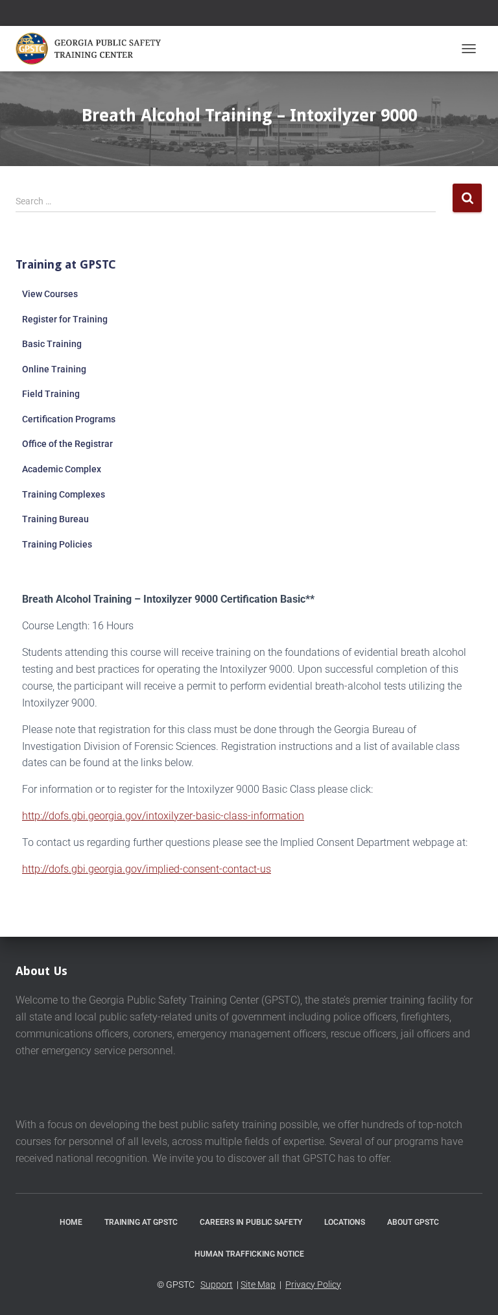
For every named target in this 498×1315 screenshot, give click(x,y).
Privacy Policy (313, 1284)
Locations (344, 1222)
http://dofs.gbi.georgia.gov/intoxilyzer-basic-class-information (163, 816)
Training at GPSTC (141, 1222)
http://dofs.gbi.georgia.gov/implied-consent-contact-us (146, 869)
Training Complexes (63, 494)
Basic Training (52, 344)
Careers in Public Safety (251, 1222)
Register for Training (65, 319)
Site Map (258, 1284)
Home (71, 1222)
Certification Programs (68, 419)
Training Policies (57, 544)
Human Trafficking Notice (249, 1254)
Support (216, 1284)
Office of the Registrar (67, 444)
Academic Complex (61, 469)
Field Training (51, 394)
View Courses (50, 294)
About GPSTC (413, 1222)
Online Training (54, 369)
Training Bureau (55, 519)
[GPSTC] (95, 48)
